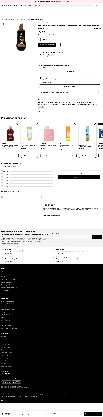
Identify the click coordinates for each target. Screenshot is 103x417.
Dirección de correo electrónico (61, 234)
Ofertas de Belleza (24, 387)
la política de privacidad (34, 241)
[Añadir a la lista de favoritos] (17, 124)
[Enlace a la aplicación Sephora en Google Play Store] (6, 382)
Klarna (60, 35)
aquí (23, 386)
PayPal (55, 35)
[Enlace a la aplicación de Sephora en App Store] (16, 382)
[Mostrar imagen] (3, 23)
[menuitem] (96, 5)
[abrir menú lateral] (2, 5)
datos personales (17, 241)
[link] (79, 177)
